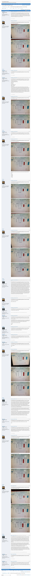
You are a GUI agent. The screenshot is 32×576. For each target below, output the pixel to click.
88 (18, 8)
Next (21, 8)
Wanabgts (3, 315)
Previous (5, 8)
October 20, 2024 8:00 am (14, 20)
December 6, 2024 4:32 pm (14, 180)
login (23, 9)
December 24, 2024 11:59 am (14, 307)
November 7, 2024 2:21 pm (14, 70)
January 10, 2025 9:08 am (14, 349)
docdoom (3, 11)
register (25, 9)
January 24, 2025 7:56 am (14, 426)
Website (3, 69)
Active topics (23, 5)
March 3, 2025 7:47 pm (13, 535)
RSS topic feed (28, 10)
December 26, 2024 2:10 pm (14, 334)
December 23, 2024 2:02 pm (14, 230)
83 (10, 8)
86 (15, 8)
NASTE (9, 573)
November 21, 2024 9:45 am (14, 131)
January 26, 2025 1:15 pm (14, 435)
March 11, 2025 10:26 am (14, 561)
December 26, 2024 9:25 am (14, 315)
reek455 (3, 307)
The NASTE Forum (5, 1)
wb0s (3, 20)
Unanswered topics (27, 5)
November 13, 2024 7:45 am (14, 96)
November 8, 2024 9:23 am (14, 77)
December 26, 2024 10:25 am (14, 326)
